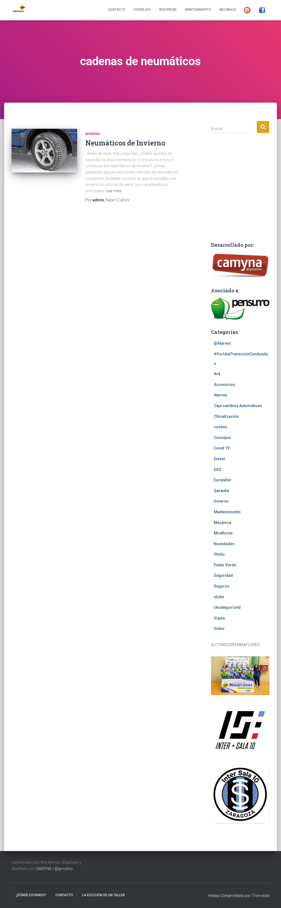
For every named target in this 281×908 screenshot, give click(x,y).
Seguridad (168, 10)
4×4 (217, 374)
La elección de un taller (103, 895)
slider (219, 597)
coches (220, 427)
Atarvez (220, 395)
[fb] (262, 10)
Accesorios (224, 384)
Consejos (142, 10)
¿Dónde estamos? (31, 895)
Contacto (116, 10)
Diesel (219, 459)
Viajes (219, 618)
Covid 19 (221, 448)
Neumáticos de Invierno (125, 142)
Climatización (226, 416)
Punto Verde (225, 565)
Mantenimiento (198, 10)
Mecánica (227, 10)
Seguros (221, 586)
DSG (217, 469)
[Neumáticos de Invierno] (44, 150)
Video (219, 628)
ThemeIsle (260, 895)
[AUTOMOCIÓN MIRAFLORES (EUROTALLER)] (18, 10)
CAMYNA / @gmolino (54, 868)
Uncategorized (227, 607)
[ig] (247, 10)
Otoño (219, 554)
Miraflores (223, 533)
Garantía (221, 491)
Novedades (224, 544)
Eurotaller (223, 480)
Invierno (92, 134)
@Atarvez (222, 343)
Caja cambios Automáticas (238, 406)
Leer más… (115, 191)
